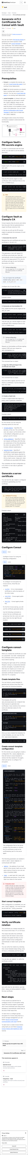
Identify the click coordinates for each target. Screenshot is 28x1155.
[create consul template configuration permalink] (25, 747)
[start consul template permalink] (23, 902)
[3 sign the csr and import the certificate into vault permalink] (25, 365)
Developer (4, 12)
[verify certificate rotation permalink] (25, 922)
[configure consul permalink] (22, 547)
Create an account (16, 34)
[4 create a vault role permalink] (17, 396)
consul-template (16, 43)
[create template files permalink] (21, 679)
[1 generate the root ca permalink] (18, 238)
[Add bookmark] (3, 31)
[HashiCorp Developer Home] (9, 2)
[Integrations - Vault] (14, 1080)
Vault (9, 12)
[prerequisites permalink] (18, 79)
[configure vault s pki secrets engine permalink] (25, 142)
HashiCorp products (6, 14)
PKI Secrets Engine (18, 39)
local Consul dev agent (15, 84)
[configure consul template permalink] (25, 647)
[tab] (4, 552)
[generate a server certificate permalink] (25, 474)
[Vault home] (4, 7)
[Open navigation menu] (25, 2)
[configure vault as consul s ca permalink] (25, 217)
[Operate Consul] (14, 1066)
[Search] (21, 2)
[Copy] (24, 157)
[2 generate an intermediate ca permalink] (24, 306)
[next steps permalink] (15, 997)
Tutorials (14, 12)
